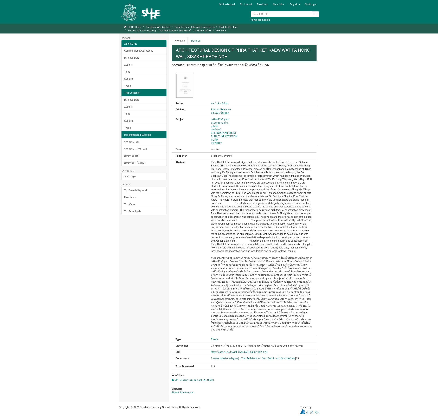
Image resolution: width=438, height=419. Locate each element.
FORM (214, 139)
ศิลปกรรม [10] (131, 155)
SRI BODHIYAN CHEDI (223, 132)
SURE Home (134, 27)
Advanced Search (260, 19)
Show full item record (183, 392)
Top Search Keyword (135, 190)
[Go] (315, 14)
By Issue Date (131, 57)
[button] (278, 4)
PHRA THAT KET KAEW (224, 136)
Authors (128, 64)
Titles (127, 71)
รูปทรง (214, 126)
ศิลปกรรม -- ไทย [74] (135, 162)
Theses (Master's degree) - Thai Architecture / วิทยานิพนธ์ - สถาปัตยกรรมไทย (169, 30)
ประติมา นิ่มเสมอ (220, 112)
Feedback (262, 4)
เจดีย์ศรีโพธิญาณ (220, 119)
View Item (179, 40)
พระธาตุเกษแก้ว (219, 122)
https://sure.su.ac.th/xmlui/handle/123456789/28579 (239, 352)
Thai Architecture (228, 27)
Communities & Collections (138, 50)
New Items (130, 197)
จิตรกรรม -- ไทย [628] (135, 148)
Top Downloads (132, 211)
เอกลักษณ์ (216, 129)
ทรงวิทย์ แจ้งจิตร (219, 103)
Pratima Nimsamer (221, 109)
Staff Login (130, 176)
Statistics (195, 40)
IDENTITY (216, 143)
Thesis (214, 339)
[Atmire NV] (309, 411)
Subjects (128, 78)
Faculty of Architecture (158, 27)
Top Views (129, 204)
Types (127, 85)
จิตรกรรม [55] (131, 141)
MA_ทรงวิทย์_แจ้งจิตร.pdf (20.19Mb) (194, 380)
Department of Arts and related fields (195, 27)
